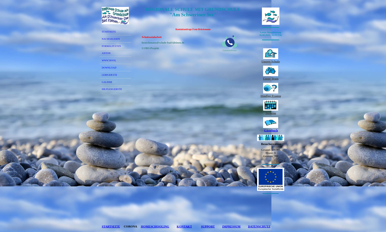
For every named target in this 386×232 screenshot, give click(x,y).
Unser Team (270, 78)
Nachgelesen (111, 39)
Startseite (109, 31)
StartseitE (111, 226)
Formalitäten (111, 46)
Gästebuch (271, 130)
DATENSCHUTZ (259, 226)
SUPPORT (208, 226)
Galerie (107, 82)
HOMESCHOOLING (155, 226)
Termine (270, 113)
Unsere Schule (270, 61)
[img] (115, 15)
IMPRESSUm (231, 226)
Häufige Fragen (271, 96)
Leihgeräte (109, 75)
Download (109, 67)
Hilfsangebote (112, 89)
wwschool (109, 60)
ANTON (106, 53)
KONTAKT (184, 226)
